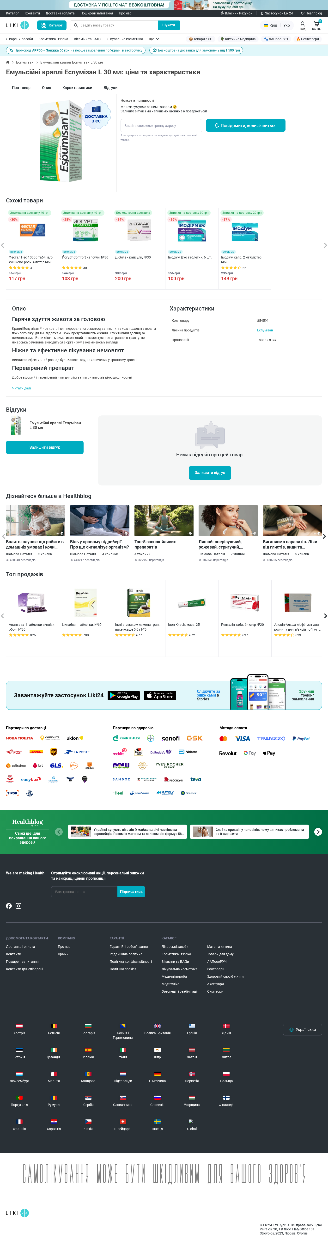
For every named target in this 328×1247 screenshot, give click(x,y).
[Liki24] (17, 1213)
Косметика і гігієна (53, 39)
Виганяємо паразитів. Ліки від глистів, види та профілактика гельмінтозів (290, 544)
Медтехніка (170, 984)
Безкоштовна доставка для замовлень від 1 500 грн (199, 50)
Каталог (12, 13)
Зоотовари (215, 969)
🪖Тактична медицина (238, 39)
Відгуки (110, 87)
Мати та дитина (219, 947)
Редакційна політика (126, 954)
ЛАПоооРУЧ (217, 961)
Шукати (168, 25)
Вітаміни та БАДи (87, 39)
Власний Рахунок (238, 13)
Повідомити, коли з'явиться (249, 125)
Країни (63, 954)
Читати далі (21, 388)
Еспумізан (25, 62)
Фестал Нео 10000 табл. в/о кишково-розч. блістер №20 (31, 259)
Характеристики (77, 87)
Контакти (32, 13)
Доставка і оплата (60, 13)
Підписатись (131, 891)
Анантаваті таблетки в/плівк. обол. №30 (32, 627)
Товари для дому (220, 954)
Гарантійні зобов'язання (129, 947)
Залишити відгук (45, 447)
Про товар (21, 87)
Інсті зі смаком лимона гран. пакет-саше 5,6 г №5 (137, 627)
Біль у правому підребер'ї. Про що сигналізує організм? (99, 544)
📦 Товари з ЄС (200, 39)
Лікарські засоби (19, 39)
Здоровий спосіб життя (225, 976)
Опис (46, 87)
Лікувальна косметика (125, 39)
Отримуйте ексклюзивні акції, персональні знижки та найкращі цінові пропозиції (97, 876)
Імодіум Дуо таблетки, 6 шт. (190, 257)
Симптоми (215, 991)
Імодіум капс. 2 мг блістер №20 (241, 259)
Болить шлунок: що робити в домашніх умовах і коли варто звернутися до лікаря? (35, 544)
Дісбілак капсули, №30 (133, 257)
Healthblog (314, 13)
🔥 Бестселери (307, 39)
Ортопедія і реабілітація (180, 991)
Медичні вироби (174, 976)
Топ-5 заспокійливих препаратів (155, 544)
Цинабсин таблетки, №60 (82, 625)
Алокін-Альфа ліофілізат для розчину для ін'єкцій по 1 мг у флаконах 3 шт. (297, 627)
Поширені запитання (96, 13)
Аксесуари (215, 984)
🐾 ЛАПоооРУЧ (276, 39)
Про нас (125, 13)
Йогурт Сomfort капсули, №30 (85, 257)
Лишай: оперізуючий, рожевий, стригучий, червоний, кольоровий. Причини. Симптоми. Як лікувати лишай (223, 544)
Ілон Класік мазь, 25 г (185, 625)
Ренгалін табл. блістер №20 (242, 625)
